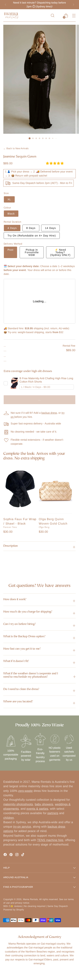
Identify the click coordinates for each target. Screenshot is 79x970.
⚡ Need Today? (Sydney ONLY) (60, 252)
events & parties (37, 808)
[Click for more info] (14, 383)
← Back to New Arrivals (16, 148)
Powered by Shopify (13, 909)
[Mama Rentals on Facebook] (5, 855)
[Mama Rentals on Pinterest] (11, 855)
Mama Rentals (30, 899)
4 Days (12, 227)
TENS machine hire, (50, 840)
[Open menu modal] (74, 15)
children (8, 817)
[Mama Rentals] (11, 15)
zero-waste (25, 790)
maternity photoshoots (18, 804)
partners (52, 813)
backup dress (49, 412)
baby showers (44, 804)
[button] (55, 163)
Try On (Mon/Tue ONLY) (32, 235)
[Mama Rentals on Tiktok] (23, 855)
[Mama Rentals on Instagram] (17, 855)
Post (10, 249)
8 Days (30, 227)
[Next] (73, 4)
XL (9, 199)
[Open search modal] (52, 15)
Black (11, 213)
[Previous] (5, 4)
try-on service (22, 826)
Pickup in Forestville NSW (32, 252)
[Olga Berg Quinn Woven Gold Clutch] (55, 489)
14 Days (50, 227)
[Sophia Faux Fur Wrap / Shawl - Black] (20, 489)
